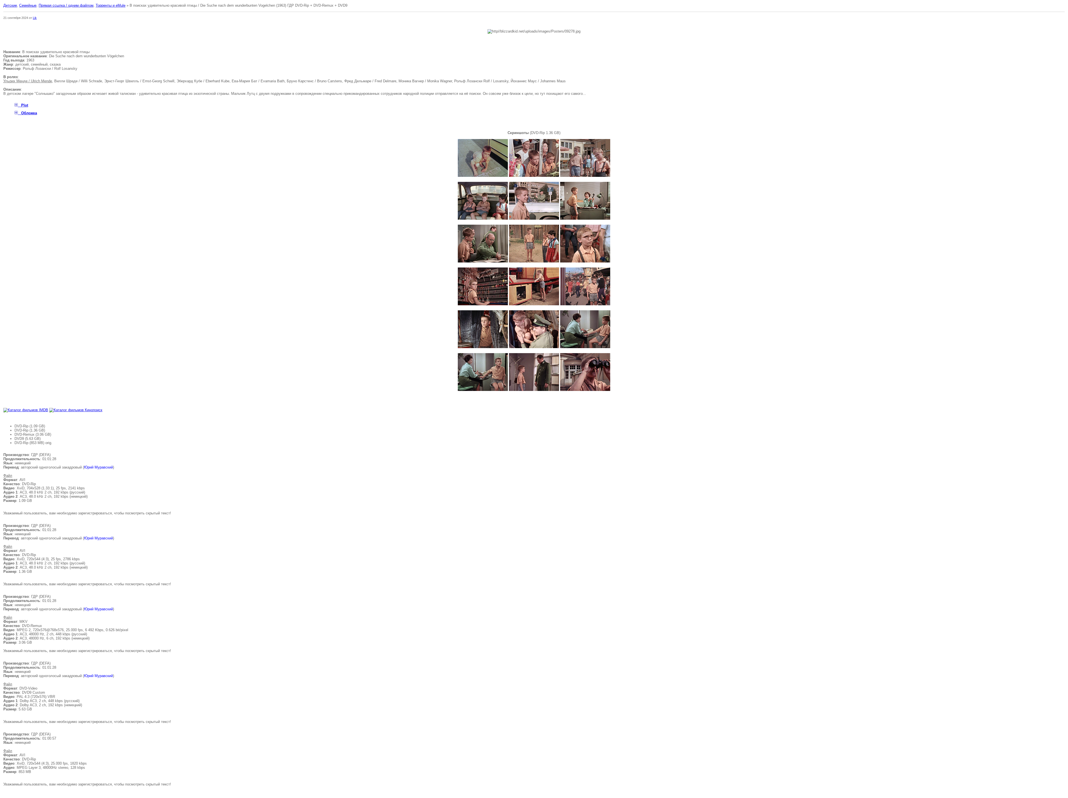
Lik (35, 17)
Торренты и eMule (110, 5)
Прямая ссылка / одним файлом (66, 5)
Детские (10, 5)
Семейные (27, 5)
